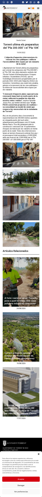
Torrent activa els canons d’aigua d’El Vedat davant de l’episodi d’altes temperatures (19, 356)
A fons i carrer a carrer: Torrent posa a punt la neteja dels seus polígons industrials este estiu (20, 301)
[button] (39, 454)
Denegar (21, 485)
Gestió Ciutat (21, 40)
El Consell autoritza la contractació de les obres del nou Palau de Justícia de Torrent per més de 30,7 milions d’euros (21, 409)
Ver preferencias (21, 492)
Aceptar (21, 479)
